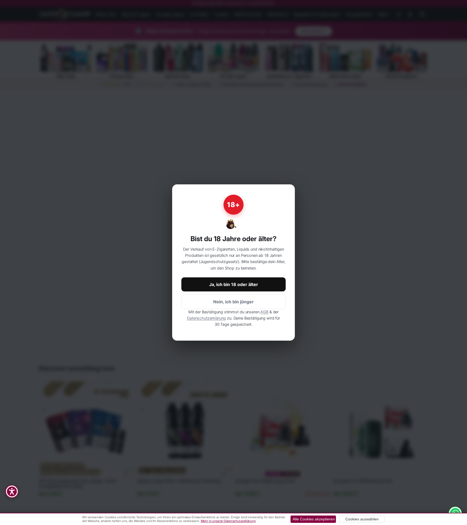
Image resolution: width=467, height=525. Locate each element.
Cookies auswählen (362, 519)
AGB (264, 312)
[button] (11, 491)
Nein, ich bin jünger (233, 301)
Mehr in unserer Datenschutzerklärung (228, 521)
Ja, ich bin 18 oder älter (233, 284)
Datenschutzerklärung (206, 318)
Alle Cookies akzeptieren (314, 519)
